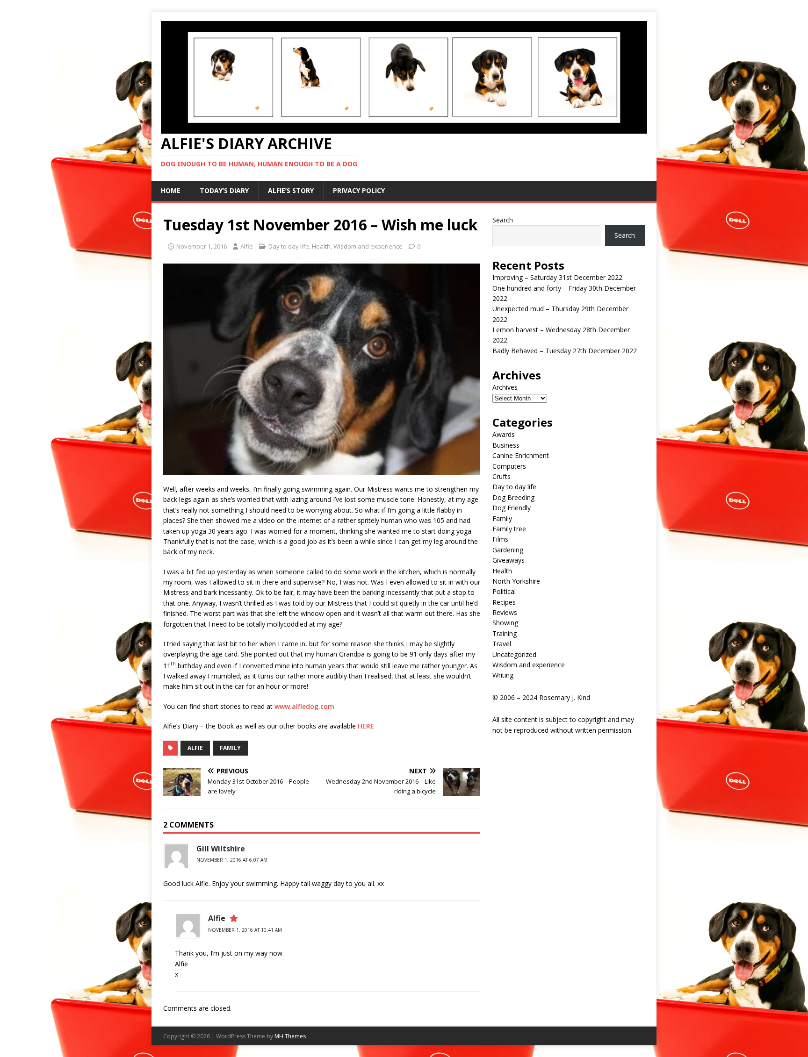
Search (502, 219)
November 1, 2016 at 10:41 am (245, 930)
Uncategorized (514, 654)
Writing (502, 675)
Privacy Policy (359, 190)
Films (500, 539)
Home (170, 190)
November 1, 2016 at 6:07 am (231, 860)
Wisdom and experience (368, 246)
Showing (505, 622)
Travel (501, 643)
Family (502, 518)
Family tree (509, 528)
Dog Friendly (511, 507)
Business (505, 445)
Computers (509, 466)
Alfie (246, 246)
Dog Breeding (513, 497)
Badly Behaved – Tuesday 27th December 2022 (564, 350)
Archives (505, 387)
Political (504, 591)
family (230, 748)
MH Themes (290, 1036)
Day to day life (288, 246)
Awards (503, 434)
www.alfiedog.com (304, 706)
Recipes (504, 602)
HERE (366, 725)
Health (321, 246)
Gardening (507, 549)
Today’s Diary (224, 190)
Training (504, 633)
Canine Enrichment (520, 455)
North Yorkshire (516, 581)
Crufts (501, 476)
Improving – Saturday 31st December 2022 (557, 277)
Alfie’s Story (291, 190)
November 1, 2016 (201, 246)
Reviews (504, 612)
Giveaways (508, 560)
